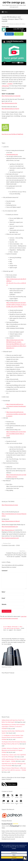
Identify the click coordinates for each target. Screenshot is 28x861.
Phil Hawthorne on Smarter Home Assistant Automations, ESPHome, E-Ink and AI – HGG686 (13, 726)
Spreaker (12, 803)
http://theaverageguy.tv (8, 530)
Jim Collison (22, 24)
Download (10, 34)
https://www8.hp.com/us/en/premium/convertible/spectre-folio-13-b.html (16, 433)
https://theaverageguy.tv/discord (11, 521)
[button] (25, 858)
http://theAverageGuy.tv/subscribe (11, 96)
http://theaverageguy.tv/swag (10, 505)
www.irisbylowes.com (12, 154)
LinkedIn (3, 797)
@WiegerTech (5, 86)
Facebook (8, 797)
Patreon (3, 803)
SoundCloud (17, 804)
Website (4, 604)
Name (4, 592)
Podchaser (8, 803)
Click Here (12, 784)
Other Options (19, 34)
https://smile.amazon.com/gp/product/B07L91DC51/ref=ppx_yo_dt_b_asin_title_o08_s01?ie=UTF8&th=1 (16, 304)
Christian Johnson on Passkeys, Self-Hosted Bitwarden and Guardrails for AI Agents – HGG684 (13, 750)
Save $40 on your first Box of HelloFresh (12, 134)
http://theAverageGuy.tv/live (9, 103)
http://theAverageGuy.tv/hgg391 (10, 108)
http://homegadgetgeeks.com (10, 526)
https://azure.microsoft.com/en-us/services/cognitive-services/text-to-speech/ (16, 414)
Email (4, 598)
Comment (5, 570)
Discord (21, 803)
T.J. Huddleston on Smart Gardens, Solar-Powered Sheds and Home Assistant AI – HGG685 (13, 737)
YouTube (16, 797)
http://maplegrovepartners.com (10, 538)
